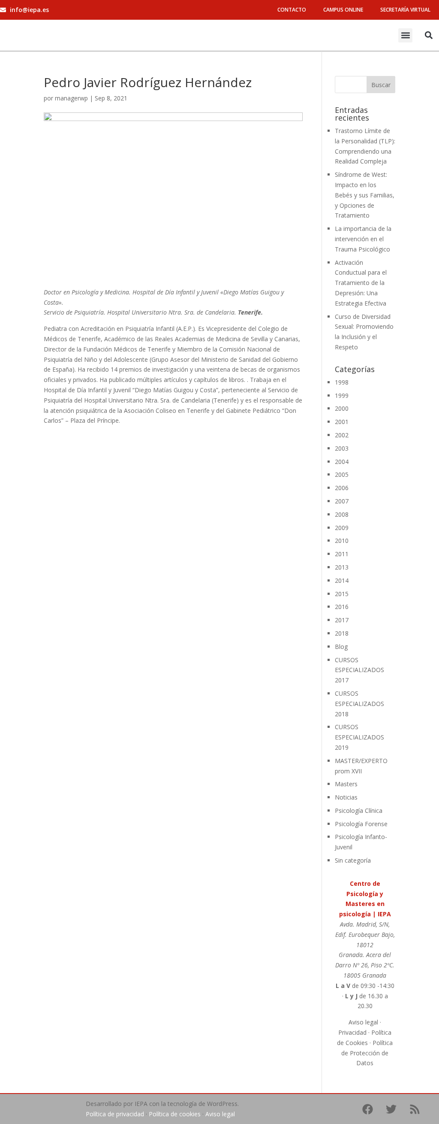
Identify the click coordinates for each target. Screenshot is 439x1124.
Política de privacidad (115, 1114)
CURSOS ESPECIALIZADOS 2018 (359, 703)
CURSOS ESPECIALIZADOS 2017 (359, 670)
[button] (405, 35)
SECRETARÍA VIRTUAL (405, 9)
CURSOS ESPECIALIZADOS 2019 (359, 737)
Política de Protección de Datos (367, 1053)
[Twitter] (391, 1109)
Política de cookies (175, 1114)
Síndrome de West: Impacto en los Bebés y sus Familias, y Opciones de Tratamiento (364, 194)
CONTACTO (291, 9)
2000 (342, 408)
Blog (341, 646)
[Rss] (415, 1109)
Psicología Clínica (358, 810)
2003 (342, 448)
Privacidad (352, 1032)
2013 (342, 567)
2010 (342, 540)
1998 (342, 382)
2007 (342, 501)
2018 (342, 633)
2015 (342, 594)
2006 (342, 488)
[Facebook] (368, 1109)
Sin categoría (353, 860)
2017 (342, 620)
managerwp (71, 98)
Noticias (346, 797)
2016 (342, 607)
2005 (342, 474)
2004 (342, 461)
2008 (342, 514)
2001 (342, 422)
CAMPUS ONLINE (343, 9)
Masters (346, 784)
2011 (342, 554)
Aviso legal (363, 1022)
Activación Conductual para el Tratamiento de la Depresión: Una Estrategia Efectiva (361, 282)
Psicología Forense (361, 824)
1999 (342, 395)
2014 (342, 580)
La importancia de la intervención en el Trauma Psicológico (363, 238)
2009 (342, 528)
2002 (342, 435)
